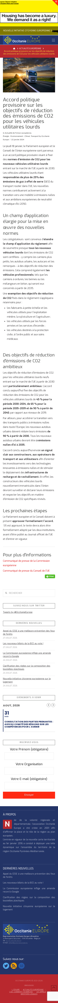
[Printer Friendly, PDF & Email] (50, 576)
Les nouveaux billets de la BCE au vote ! (23, 643)
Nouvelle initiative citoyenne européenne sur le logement (27, 680)
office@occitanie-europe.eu (18, 943)
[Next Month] (53, 705)
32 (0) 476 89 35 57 (13, 941)
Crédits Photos (29, 985)
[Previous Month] (49, 705)
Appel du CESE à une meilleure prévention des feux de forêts (29, 632)
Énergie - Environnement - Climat (16, 136)
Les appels (41, 992)
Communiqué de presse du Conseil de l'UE (26, 570)
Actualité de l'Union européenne (18, 133)
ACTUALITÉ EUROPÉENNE (33, 990)
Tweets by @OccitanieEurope (17, 612)
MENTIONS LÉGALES (29, 994)
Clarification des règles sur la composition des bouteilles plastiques (26, 667)
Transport (35, 136)
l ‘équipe (16, 990)
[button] (53, 40)
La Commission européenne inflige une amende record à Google (27, 655)
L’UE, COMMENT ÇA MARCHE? (21, 992)
